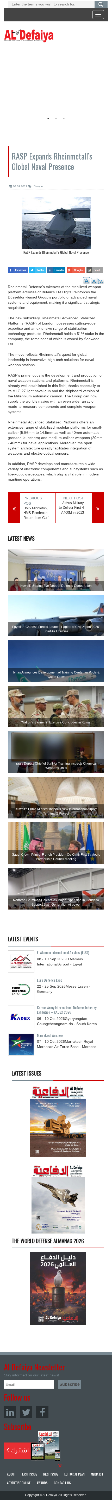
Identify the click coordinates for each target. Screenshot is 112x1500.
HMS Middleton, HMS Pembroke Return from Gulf (35, 513)
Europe (38, 186)
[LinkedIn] (10, 1412)
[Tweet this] (37, 268)
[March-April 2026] (58, 1123)
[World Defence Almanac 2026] (58, 1288)
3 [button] (63, 118)
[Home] (28, 36)
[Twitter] (26, 1412)
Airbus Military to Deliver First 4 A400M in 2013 (71, 507)
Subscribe (32, 1446)
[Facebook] (42, 1412)
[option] (55, 79)
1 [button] (48, 118)
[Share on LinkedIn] (56, 268)
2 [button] (56, 118)
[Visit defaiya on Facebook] (18, 268)
